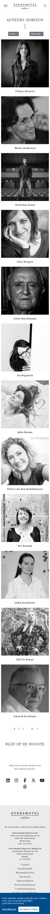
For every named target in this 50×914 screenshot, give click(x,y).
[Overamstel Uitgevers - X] (33, 780)
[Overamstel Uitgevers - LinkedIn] (8, 780)
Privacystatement (25, 884)
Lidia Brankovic (25, 602)
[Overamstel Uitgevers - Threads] (25, 786)
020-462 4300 (25, 844)
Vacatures (25, 876)
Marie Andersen (25, 148)
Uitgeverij (36, 34)
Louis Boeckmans (25, 318)
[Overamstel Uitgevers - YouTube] (42, 780)
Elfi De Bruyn (25, 659)
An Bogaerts (25, 375)
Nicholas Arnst (25, 204)
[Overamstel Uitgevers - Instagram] (16, 780)
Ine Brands (25, 545)
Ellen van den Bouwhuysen (25, 489)
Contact (25, 864)
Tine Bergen (25, 261)
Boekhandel (25, 868)
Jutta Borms (25, 432)
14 (32, 728)
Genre (12, 34)
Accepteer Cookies (29, 909)
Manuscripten (25, 880)
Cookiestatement (25, 888)
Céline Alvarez (25, 91)
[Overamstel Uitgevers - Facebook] (25, 780)
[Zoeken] (45, 6)
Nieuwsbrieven (25, 872)
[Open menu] (5, 5)
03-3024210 (25, 859)
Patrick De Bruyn (25, 716)
